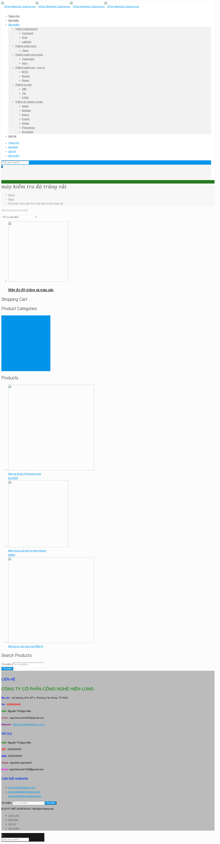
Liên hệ (12, 151)
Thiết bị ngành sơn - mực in (22, 356)
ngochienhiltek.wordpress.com (24, 796)
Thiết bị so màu (16, 360)
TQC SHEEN (14, 369)
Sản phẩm (13, 155)
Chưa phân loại (16, 321)
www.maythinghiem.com (21, 787)
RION (11, 339)
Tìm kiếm (7, 668)
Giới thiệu (13, 147)
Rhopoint (13, 334)
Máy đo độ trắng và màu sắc (31, 290)
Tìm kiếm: (6, 664)
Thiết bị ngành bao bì (19, 343)
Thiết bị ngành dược (19, 347)
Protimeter (14, 330)
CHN (10, 317)
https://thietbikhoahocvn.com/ (29, 724)
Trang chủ (13, 142)
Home (11, 195)
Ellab (10, 326)
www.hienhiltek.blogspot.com (24, 791)
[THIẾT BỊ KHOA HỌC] (70, 6)
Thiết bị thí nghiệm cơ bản (22, 364)
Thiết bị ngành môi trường (22, 351)
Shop (11, 199)
